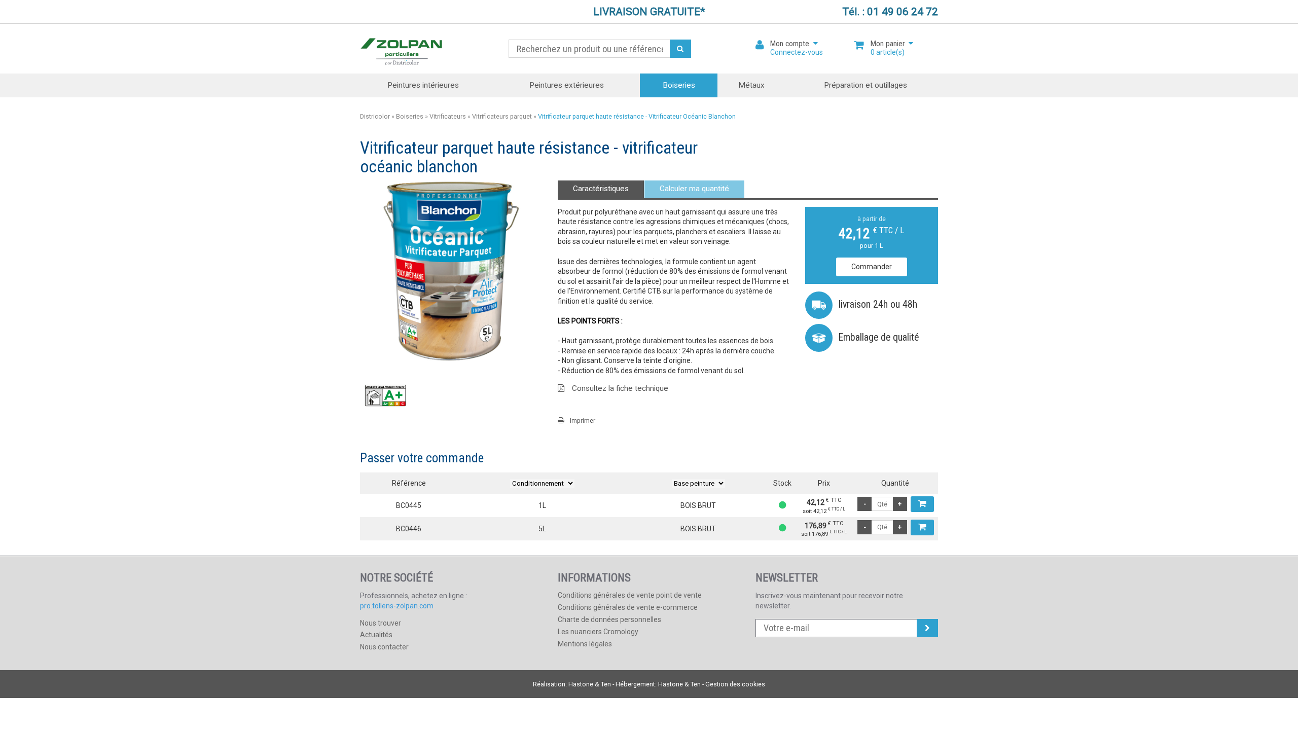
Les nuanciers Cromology (598, 632)
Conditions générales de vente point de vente (630, 595)
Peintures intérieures (423, 85)
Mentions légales (585, 644)
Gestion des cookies (735, 684)
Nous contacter (384, 647)
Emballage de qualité (879, 337)
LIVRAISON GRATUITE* (649, 12)
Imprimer (582, 420)
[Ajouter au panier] (922, 504)
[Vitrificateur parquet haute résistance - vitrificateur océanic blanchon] (451, 271)
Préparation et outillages (865, 85)
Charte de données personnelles (609, 619)
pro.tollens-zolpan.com (397, 606)
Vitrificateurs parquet (502, 116)
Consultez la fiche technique (620, 388)
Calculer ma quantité (694, 188)
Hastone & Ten (589, 684)
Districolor (402, 49)
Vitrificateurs (447, 116)
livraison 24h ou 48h (878, 304)
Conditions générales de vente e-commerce (628, 607)
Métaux (751, 85)
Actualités (376, 635)
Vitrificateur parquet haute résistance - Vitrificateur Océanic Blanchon (637, 116)
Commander (871, 267)
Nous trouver (380, 623)
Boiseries (679, 85)
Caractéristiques (601, 188)
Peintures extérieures (566, 85)
